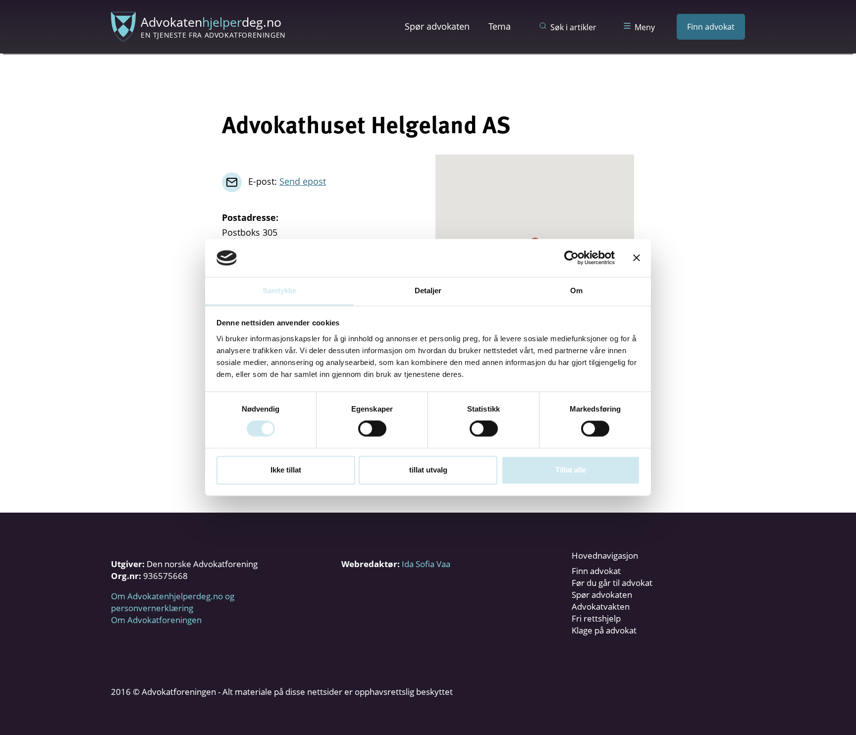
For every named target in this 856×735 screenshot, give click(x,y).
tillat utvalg (428, 470)
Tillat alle (570, 470)
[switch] (372, 429)
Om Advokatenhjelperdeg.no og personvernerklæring (172, 602)
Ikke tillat (285, 470)
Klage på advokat (604, 630)
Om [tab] (576, 290)
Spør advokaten (437, 26)
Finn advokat (711, 26)
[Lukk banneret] (636, 258)
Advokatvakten (601, 606)
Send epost (302, 181)
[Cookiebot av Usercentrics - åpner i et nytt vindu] (571, 258)
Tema (499, 26)
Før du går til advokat (612, 582)
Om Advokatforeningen (156, 620)
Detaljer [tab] (428, 290)
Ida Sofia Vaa (426, 564)
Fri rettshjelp (596, 618)
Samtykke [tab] (280, 290)
